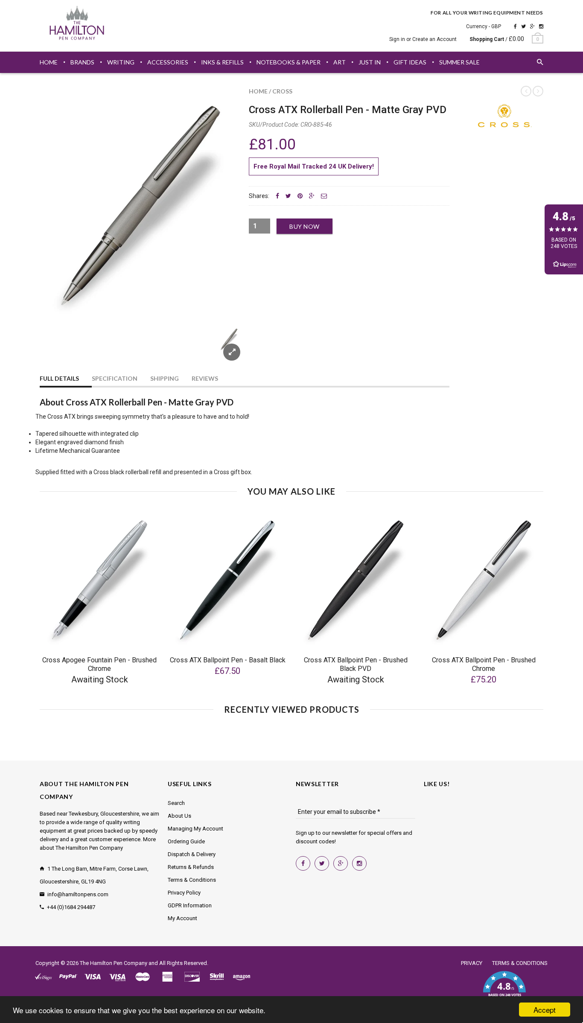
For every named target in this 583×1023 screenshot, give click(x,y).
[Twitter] (523, 26)
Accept (544, 1009)
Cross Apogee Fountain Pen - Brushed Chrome (99, 664)
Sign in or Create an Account (423, 39)
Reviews (205, 378)
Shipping (164, 378)
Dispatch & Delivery (192, 854)
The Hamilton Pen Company (113, 963)
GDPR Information (190, 905)
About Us (179, 816)
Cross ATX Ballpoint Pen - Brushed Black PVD (356, 664)
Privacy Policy (184, 892)
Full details (59, 378)
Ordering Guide (186, 841)
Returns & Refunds (191, 867)
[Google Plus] (532, 26)
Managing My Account (195, 828)
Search (176, 803)
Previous (56, 349)
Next (224, 349)
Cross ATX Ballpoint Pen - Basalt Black (228, 660)
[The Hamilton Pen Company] (77, 24)
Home (258, 91)
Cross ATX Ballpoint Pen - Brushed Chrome (484, 664)
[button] (504, 989)
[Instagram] (541, 26)
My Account (182, 918)
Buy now (304, 226)
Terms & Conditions (192, 880)
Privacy (471, 963)
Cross (282, 91)
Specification (114, 378)
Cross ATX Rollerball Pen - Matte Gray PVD (347, 110)
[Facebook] (515, 26)
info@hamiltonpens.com (77, 894)
